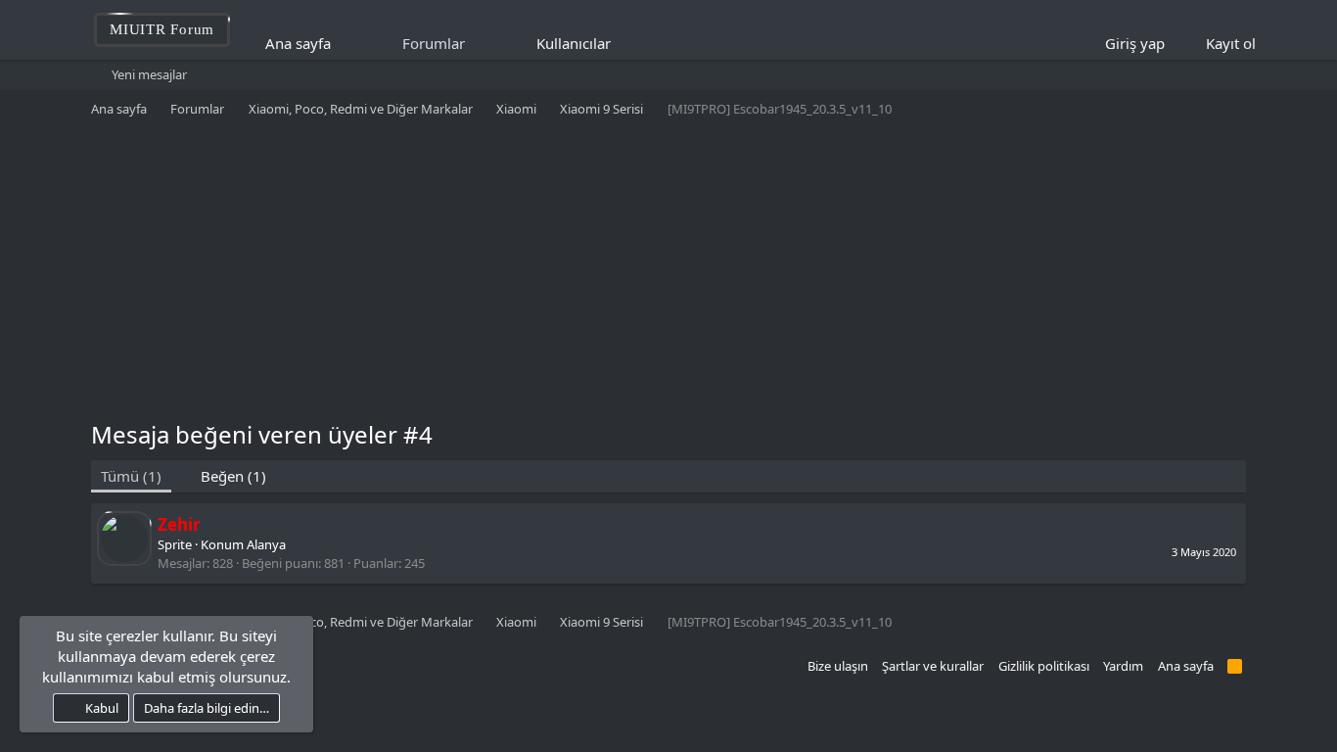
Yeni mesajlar (149, 74)
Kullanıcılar (573, 43)
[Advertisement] (668, 271)
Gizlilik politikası (1043, 666)
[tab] (223, 476)
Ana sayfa (298, 43)
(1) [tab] (131, 476)
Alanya (266, 544)
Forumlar (433, 43)
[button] (624, 44)
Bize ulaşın (837, 666)
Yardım (1123, 666)
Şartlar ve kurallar (933, 666)
